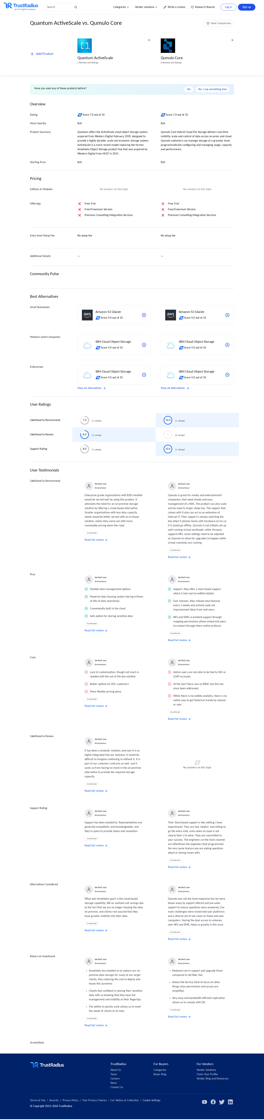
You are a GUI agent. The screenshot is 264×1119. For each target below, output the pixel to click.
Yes (189, 89)
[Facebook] (213, 1102)
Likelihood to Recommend (45, 420)
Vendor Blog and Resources (212, 1078)
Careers (115, 1078)
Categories (119, 7)
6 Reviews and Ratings (171, 62)
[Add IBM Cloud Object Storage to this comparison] (144, 345)
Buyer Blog (160, 1074)
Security (54, 1100)
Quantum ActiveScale (95, 58)
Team (113, 1074)
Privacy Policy (70, 1100)
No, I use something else (212, 89)
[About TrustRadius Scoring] (80, 115)
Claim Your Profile (207, 1074)
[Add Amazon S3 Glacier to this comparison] (144, 315)
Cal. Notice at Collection (124, 1100)
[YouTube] (204, 1102)
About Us (115, 1070)
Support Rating (38, 449)
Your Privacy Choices (94, 1100)
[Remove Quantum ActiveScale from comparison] (149, 40)
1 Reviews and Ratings (87, 62)
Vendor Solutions (206, 1070)
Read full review (94, 540)
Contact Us (116, 1087)
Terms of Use (37, 1100)
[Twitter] (222, 1102)
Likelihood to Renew (41, 434)
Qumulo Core (172, 58)
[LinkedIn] (230, 1102)
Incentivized (92, 533)
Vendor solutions (144, 7)
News (113, 1083)
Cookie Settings (151, 1100)
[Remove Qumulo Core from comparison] (232, 40)
